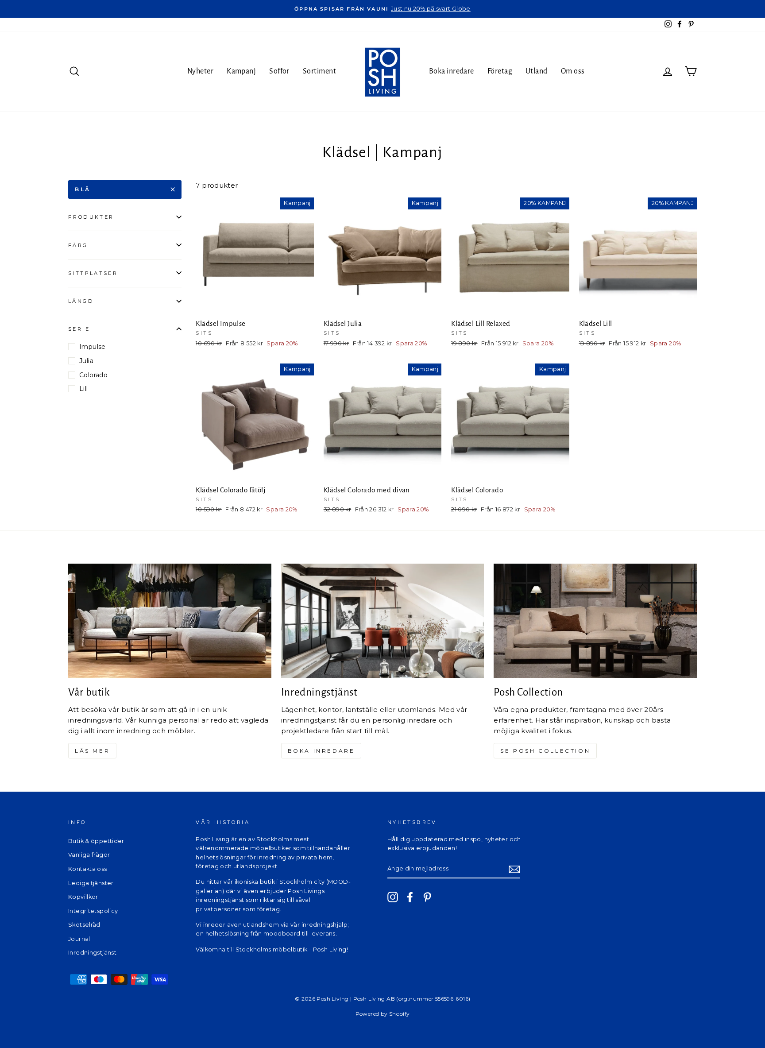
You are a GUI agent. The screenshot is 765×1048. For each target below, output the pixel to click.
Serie (79, 329)
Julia (86, 361)
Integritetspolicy (93, 911)
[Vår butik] (169, 621)
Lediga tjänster (91, 883)
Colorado (93, 375)
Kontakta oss (87, 869)
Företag (499, 71)
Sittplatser (93, 273)
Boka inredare (451, 71)
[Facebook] (410, 897)
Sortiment (319, 71)
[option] (382, 8)
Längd (81, 301)
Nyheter (200, 71)
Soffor (279, 71)
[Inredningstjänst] (382, 621)
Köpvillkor (83, 896)
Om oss (573, 71)
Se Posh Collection (545, 750)
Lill (83, 389)
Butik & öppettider (96, 841)
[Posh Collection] (595, 621)
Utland (536, 71)
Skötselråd (84, 924)
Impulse (92, 347)
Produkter (91, 217)
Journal (79, 939)
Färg (78, 245)
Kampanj (241, 71)
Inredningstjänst (92, 952)
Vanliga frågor (89, 854)
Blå (83, 189)
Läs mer (92, 750)
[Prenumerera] (514, 868)
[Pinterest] (427, 897)
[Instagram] (392, 897)
